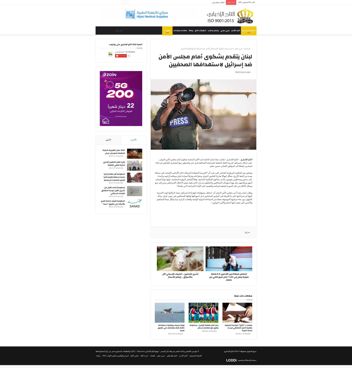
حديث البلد (144, 356)
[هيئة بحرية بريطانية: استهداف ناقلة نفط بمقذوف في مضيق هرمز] (170, 313)
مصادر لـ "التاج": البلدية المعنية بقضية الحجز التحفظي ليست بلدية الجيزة (238, 327)
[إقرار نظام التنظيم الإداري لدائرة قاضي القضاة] (134, 166)
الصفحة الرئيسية (249, 30)
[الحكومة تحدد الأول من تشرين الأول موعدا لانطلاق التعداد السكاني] (134, 191)
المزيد (168, 30)
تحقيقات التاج (200, 30)
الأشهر (108, 140)
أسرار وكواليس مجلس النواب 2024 (115, 356)
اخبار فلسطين (172, 356)
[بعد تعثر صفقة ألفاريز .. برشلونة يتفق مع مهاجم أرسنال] (203, 313)
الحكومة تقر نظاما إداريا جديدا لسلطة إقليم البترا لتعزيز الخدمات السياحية (114, 177)
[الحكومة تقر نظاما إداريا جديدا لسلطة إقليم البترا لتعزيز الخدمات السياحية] (134, 178)
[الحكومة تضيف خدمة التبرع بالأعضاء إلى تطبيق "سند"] (134, 205)
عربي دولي (225, 30)
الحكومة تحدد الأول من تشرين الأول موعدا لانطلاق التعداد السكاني (113, 190)
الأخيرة (134, 140)
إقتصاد (152, 356)
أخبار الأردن (235, 30)
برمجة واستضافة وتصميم (247, 360)
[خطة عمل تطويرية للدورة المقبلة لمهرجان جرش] (134, 154)
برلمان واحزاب (213, 30)
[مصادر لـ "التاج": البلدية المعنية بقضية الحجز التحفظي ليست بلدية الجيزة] (237, 313)
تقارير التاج (134, 356)
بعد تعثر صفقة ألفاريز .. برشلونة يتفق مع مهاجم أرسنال (204, 326)
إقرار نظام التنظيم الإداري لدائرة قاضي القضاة (114, 163)
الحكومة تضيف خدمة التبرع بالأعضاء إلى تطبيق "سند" (113, 202)
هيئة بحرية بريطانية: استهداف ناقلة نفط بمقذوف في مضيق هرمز (171, 327)
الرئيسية (247, 49)
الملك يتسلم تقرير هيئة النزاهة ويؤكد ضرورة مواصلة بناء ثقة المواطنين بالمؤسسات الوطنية (191, 2)
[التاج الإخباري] (231, 15)
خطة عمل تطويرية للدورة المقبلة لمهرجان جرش (113, 151)
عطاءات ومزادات (180, 30)
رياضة (191, 30)
